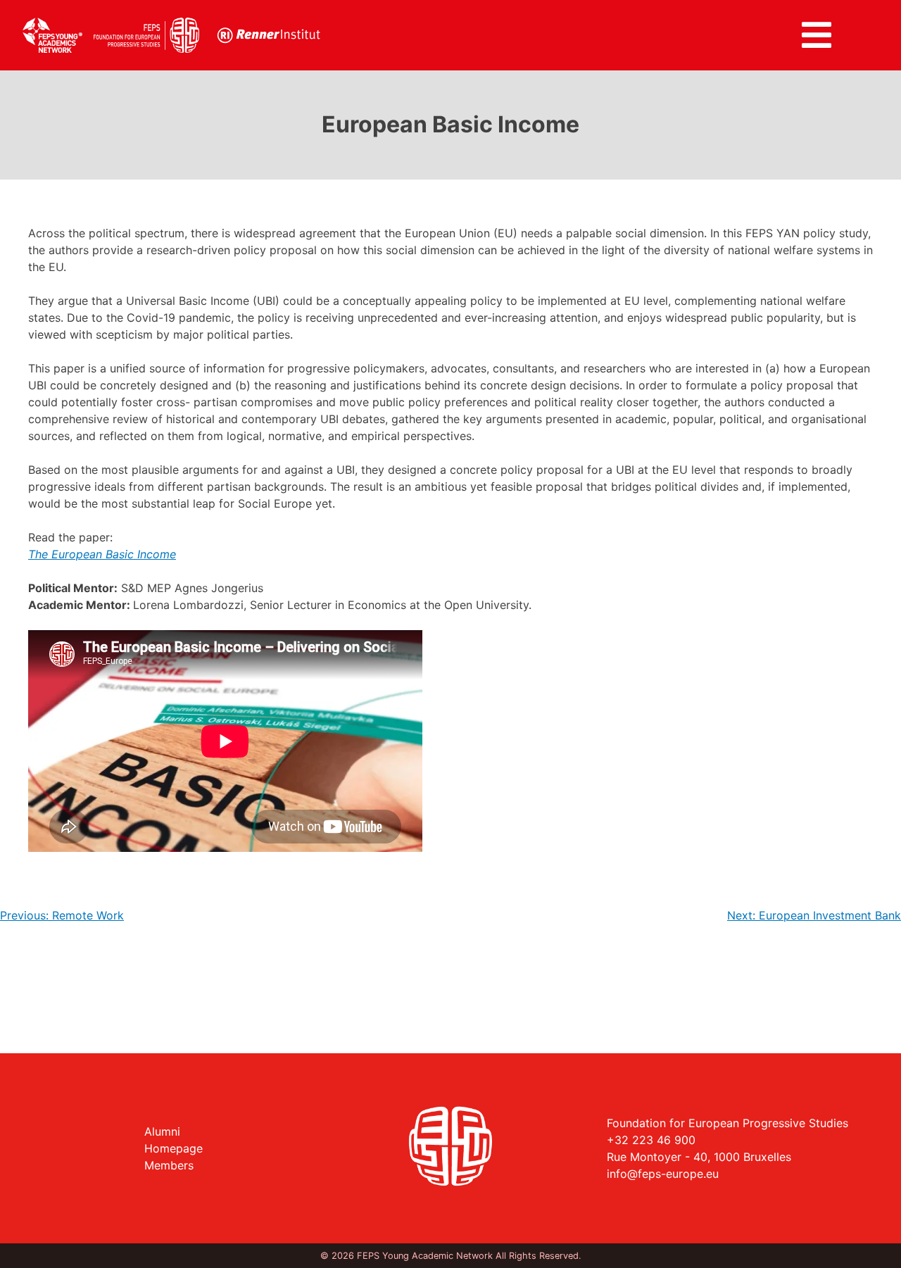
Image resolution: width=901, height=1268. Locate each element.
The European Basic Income (102, 554)
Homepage (173, 1148)
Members (169, 1165)
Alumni (162, 1131)
